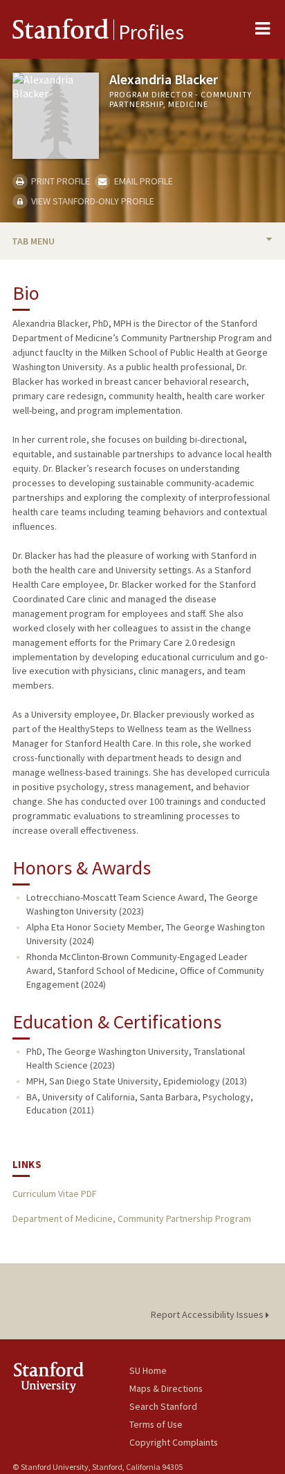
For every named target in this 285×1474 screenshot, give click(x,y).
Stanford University (70, 1377)
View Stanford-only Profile (91, 201)
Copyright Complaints (173, 1442)
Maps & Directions (166, 1388)
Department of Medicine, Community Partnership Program (131, 1218)
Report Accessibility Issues (208, 1314)
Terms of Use (156, 1424)
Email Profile (142, 181)
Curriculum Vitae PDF (54, 1193)
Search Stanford (163, 1406)
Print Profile (59, 181)
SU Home (148, 1370)
